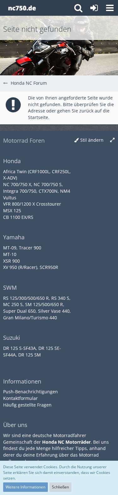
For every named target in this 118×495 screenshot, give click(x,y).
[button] (110, 8)
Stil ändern (92, 140)
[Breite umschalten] (112, 140)
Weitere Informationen (25, 487)
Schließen (60, 487)
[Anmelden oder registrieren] (94, 8)
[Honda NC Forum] (22, 8)
